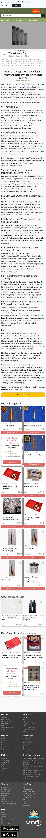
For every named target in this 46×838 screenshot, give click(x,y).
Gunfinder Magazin (24, 80)
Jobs (24, 799)
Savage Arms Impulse (29, 729)
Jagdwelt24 (5, 717)
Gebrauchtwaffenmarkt (8, 803)
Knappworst (5, 719)
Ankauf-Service (27, 795)
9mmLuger (4, 768)
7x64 (3, 764)
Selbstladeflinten (28, 743)
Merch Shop (26, 805)
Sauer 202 (26, 719)
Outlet (3, 799)
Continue (16, 5)
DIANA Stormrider (28, 727)
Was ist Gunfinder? (28, 791)
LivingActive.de (6, 721)
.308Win (4, 758)
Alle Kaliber (4, 795)
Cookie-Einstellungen (7, 819)
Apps (24, 801)
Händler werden (28, 789)
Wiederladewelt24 (7, 727)
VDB (2, 725)
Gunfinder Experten (29, 793)
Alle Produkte (5, 791)
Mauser (3, 739)
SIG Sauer (4, 741)
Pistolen (25, 747)
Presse (25, 803)
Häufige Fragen (6, 823)
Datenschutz (5, 817)
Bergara (3, 749)
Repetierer (26, 739)
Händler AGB (5, 815)
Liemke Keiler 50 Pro (29, 723)
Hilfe (24, 787)
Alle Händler (5, 793)
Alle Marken (5, 787)
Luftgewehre (27, 745)
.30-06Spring (5, 760)
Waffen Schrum (6, 723)
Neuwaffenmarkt (6, 801)
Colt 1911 (26, 725)
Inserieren (36, 11)
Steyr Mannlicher (6, 745)
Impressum (4, 821)
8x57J (3, 766)
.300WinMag (5, 762)
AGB (2, 813)
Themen (3, 797)
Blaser (3, 743)
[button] (42, 11)
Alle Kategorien (6, 789)
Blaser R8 (26, 717)
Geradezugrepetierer (29, 749)
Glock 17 (26, 721)
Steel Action (5, 747)
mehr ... (3, 729)
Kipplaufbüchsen (28, 741)
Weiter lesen (23, 395)
